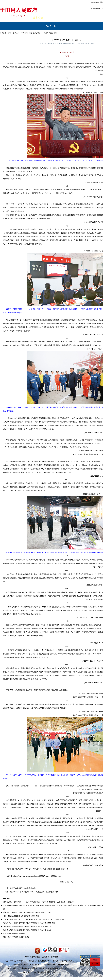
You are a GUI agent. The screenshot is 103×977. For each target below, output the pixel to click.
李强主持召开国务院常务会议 (14, 934)
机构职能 (28, 957)
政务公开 (38, 17)
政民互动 (51, 17)
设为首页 (45, 957)
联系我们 (37, 957)
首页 (11, 17)
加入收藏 (54, 957)
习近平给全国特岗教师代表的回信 (16, 937)
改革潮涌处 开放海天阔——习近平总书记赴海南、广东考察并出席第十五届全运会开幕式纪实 (38, 902)
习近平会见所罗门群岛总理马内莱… (23, 888)
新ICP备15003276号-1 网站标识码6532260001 (41, 972)
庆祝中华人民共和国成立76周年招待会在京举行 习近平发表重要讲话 (29, 923)
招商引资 (91, 17)
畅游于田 (51, 25)
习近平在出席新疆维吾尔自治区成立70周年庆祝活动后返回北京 (27, 926)
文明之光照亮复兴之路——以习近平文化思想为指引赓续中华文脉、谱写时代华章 (34, 919)
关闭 (67, 882)
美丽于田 (25, 17)
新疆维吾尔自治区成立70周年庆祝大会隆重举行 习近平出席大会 (27, 930)
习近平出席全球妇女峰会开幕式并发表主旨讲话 (21, 916)
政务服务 (78, 17)
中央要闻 (24, 33)
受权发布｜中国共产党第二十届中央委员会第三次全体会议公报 (34, 892)
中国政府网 (95, 9)
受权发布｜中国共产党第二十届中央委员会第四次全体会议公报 (27, 912)
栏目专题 (65, 17)
